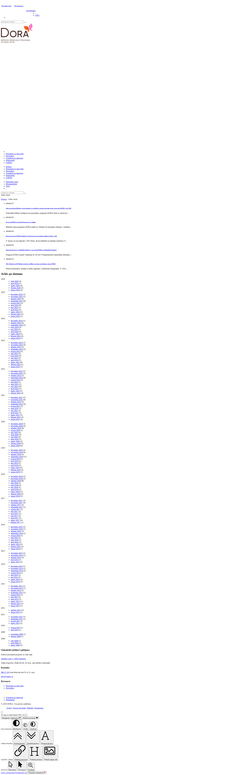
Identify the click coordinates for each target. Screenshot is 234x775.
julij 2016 (14, 538)
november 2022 (17, 373)
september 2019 (17, 457)
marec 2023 (15, 362)
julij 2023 (14, 354)
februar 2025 (16, 314)
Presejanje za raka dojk (15, 154)
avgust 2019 (15, 459)
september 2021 (17, 404)
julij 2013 (14, 597)
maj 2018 (14, 487)
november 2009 (17, 634)
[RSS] (35, 11)
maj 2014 (14, 577)
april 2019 (15, 465)
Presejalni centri (6, 6)
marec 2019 (15, 468)
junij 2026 (15, 281)
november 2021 (17, 400)
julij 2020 (14, 432)
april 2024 (15, 332)
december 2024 (17, 321)
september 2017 (17, 507)
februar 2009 (16, 636)
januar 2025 (15, 316)
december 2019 (17, 450)
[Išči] (25, 22)
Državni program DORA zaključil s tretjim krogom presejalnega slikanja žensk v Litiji (31, 236)
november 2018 (17, 479)
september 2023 (17, 349)
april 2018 (15, 489)
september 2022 (17, 378)
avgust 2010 (15, 628)
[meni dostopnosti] (2, 712)
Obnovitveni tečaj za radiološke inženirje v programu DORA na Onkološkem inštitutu (31, 250)
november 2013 (17, 588)
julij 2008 (14, 641)
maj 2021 (14, 411)
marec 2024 (15, 334)
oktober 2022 (16, 375)
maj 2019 (14, 463)
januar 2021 (15, 419)
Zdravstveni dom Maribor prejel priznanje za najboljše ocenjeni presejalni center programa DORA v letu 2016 (38, 208)
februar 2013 (16, 604)
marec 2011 (15, 623)
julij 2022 (14, 382)
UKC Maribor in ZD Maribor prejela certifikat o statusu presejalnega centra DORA (31, 264)
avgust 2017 (15, 509)
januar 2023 (15, 367)
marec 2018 (15, 492)
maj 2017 (14, 516)
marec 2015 (15, 562)
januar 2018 (15, 496)
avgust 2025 (15, 303)
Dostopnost (39, 708)
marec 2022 (15, 391)
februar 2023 (16, 365)
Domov (9, 167)
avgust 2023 (15, 351)
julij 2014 (14, 575)
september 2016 (17, 533)
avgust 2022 (15, 380)
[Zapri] (26, 715)
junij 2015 (15, 560)
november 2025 (17, 297)
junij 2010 (15, 630)
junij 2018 (15, 485)
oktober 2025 (16, 299)
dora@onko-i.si (30, 10)
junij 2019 (15, 461)
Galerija (9, 163)
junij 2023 (15, 356)
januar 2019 (15, 472)
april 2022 (15, 389)
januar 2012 (15, 612)
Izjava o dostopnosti (8, 773)
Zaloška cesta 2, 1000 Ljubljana (13, 659)
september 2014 (17, 571)
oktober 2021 (16, 402)
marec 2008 (15, 645)
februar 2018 (16, 494)
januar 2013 (15, 606)
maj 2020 (14, 437)
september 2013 (17, 593)
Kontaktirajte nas (21, 773)
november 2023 (17, 345)
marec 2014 (15, 579)
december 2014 (17, 566)
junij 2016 (15, 540)
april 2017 (15, 518)
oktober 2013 (16, 590)
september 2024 (17, 325)
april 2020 (15, 439)
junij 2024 (15, 327)
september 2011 (17, 619)
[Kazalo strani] (35, 13)
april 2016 (15, 542)
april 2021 (15, 413)
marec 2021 (15, 415)
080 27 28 (5, 672)
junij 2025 (15, 305)
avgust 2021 (15, 406)
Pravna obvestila (19, 708)
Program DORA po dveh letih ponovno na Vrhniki (20, 222)
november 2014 (17, 568)
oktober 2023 (16, 347)
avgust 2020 (15, 430)
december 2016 (17, 527)
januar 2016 (15, 549)
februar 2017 (16, 522)
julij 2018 (14, 483)
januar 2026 (15, 290)
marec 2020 (15, 441)
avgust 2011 (15, 621)
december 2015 (17, 553)
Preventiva (10, 156)
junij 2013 (15, 599)
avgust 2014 (15, 573)
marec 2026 (15, 286)
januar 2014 (15, 582)
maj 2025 (14, 307)
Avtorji (9, 708)
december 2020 (17, 424)
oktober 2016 (16, 531)
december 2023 (17, 343)
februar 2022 (16, 393)
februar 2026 (16, 288)
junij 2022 (15, 384)
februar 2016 (16, 546)
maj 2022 (14, 386)
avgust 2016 (15, 536)
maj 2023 (14, 358)
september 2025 (17, 301)
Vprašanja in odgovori (14, 158)
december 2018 (17, 476)
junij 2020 (15, 435)
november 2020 (17, 426)
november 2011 (17, 617)
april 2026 (15, 283)
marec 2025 (15, 312)
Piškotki (30, 708)
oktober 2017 (16, 505)
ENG (37, 15)
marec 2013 (15, 601)
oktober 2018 (16, 481)
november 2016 (17, 529)
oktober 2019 (16, 454)
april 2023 (15, 360)
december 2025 (17, 294)
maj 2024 (14, 329)
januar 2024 (15, 338)
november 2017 (17, 503)
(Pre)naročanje (18, 6)
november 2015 (17, 555)
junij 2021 (15, 408)
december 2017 (17, 500)
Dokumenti (10, 160)
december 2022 (17, 371)
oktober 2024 (16, 323)
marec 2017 (15, 520)
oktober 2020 (16, 428)
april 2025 (15, 310)
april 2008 (15, 643)
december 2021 (17, 397)
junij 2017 (15, 514)
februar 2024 (16, 336)
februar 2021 (16, 417)
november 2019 (17, 452)
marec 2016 (15, 544)
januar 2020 (15, 446)
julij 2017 (14, 511)
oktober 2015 (16, 557)
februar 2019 (16, 470)
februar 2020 (16, 443)
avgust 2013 (15, 595)
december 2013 (17, 586)
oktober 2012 (16, 610)
